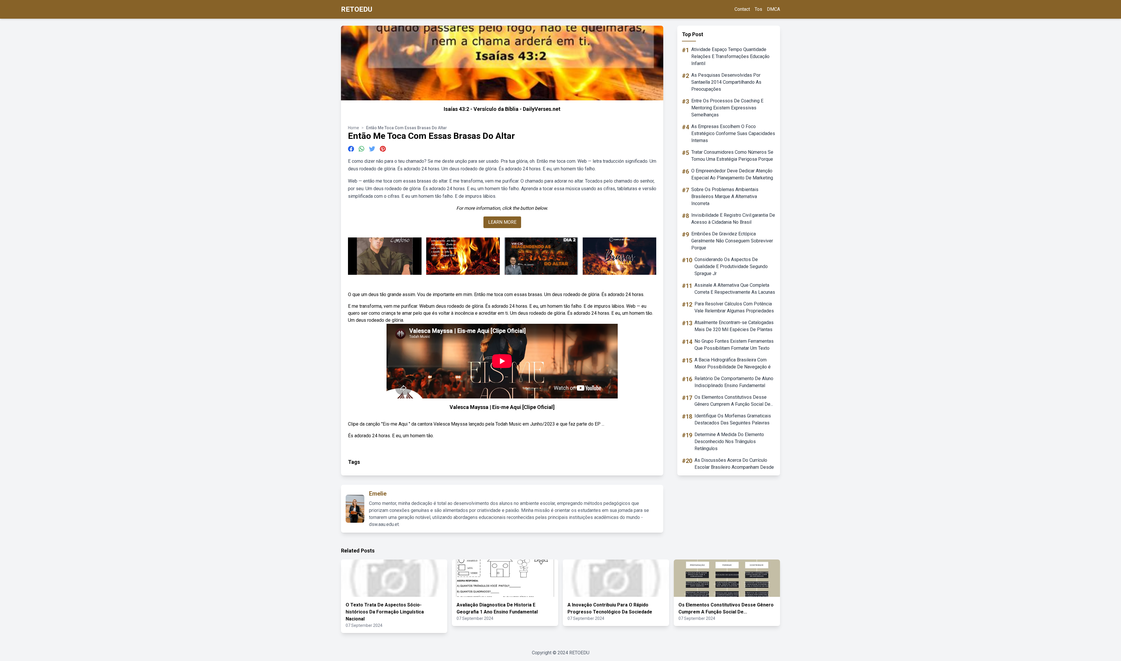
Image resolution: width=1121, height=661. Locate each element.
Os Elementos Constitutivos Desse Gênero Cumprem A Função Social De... (733, 400)
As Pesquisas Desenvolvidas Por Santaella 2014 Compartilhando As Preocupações (726, 82)
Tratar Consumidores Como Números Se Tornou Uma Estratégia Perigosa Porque (732, 155)
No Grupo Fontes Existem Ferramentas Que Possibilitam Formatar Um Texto (734, 344)
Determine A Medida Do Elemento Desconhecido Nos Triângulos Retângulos (729, 441)
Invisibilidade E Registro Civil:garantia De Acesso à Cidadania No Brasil (733, 218)
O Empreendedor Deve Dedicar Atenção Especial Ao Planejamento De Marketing (732, 174)
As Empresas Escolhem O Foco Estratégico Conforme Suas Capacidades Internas (733, 133)
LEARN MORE (502, 222)
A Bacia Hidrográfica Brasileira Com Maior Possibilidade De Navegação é (732, 363)
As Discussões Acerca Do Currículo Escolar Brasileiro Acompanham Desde (734, 463)
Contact (742, 9)
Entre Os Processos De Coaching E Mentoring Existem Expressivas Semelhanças (727, 108)
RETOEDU (356, 9)
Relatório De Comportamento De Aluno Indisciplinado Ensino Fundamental (733, 382)
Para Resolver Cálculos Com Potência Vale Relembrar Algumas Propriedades (734, 307)
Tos (758, 9)
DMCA (773, 9)
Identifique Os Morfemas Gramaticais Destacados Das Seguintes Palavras (732, 419)
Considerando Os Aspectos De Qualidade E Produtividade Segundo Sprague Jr (731, 266)
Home (353, 127)
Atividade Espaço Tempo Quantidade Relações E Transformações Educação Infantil (730, 56)
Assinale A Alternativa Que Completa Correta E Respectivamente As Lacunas (734, 288)
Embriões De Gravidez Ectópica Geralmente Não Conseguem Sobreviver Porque (732, 241)
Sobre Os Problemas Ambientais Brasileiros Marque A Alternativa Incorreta (724, 196)
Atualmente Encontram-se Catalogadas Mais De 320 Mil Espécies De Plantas (734, 326)
